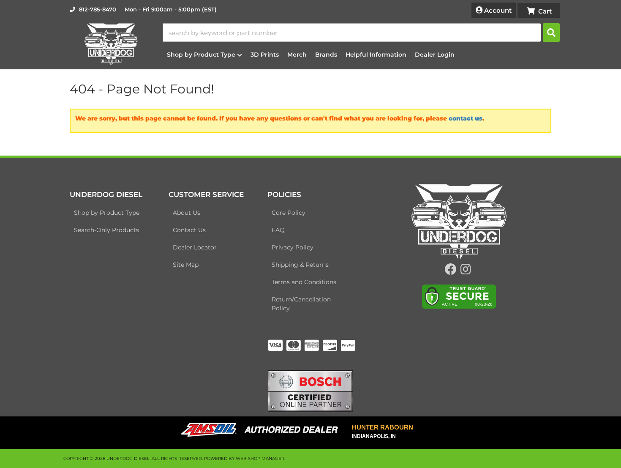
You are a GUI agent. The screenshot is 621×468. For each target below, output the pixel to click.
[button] (361, 32)
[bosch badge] (310, 390)
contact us (465, 118)
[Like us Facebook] (451, 271)
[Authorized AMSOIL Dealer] (262, 430)
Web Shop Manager (260, 458)
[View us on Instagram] (465, 271)
